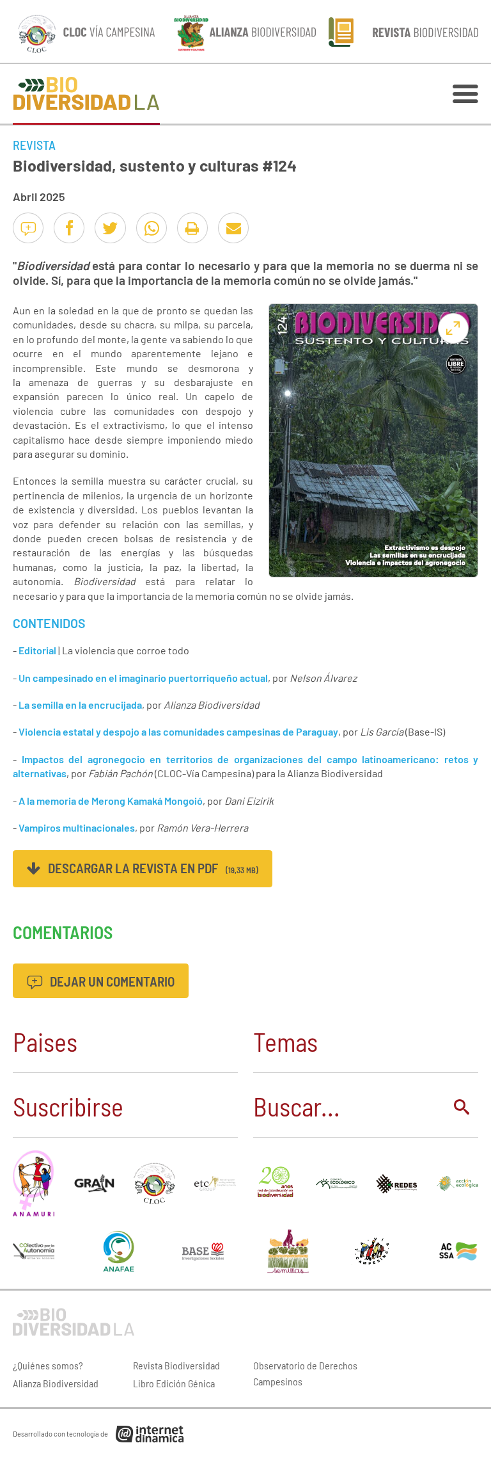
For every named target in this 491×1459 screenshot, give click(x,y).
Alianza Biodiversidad (55, 1383)
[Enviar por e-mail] (233, 228)
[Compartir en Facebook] (69, 228)
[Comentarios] (28, 228)
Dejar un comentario (111, 981)
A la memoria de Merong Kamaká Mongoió (111, 800)
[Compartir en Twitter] (110, 228)
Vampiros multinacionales (77, 827)
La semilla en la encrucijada (80, 704)
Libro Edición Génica (174, 1383)
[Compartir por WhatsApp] (151, 228)
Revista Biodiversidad (176, 1365)
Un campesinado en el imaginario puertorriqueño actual (143, 678)
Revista (34, 144)
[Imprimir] (192, 228)
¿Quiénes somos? (48, 1365)
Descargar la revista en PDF (151, 868)
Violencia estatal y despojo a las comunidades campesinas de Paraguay (178, 731)
